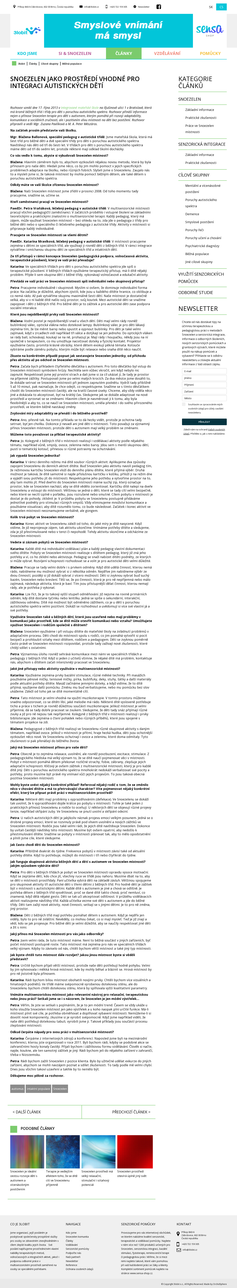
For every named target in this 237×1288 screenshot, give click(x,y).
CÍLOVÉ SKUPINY (193, 175)
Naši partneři (73, 1257)
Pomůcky (210, 53)
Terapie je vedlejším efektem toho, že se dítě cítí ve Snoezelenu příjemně (61, 1178)
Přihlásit (204, 421)
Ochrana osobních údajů (79, 1269)
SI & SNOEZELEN (75, 53)
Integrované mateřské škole (80, 108)
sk (211, 7)
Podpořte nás (73, 1253)
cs (221, 7)
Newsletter (144, 6)
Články (123, 53)
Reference (71, 1265)
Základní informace (199, 110)
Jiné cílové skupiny (199, 262)
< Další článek (27, 1111)
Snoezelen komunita (77, 1236)
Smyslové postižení (199, 222)
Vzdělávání (167, 53)
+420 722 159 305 (118, 6)
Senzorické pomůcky (77, 1248)
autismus (17, 1089)
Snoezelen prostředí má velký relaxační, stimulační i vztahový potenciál (97, 1178)
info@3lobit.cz (91, 6)
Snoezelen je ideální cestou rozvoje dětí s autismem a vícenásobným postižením (23, 1180)
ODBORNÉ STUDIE (195, 292)
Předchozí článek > (131, 1111)
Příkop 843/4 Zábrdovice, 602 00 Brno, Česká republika (45, 6)
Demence (192, 214)
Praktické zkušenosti (200, 118)
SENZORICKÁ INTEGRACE (202, 144)
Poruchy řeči (194, 230)
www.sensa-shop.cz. (141, 1273)
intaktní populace (38, 1089)
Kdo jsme (27, 53)
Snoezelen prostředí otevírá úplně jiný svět (131, 1173)
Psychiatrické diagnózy (202, 246)
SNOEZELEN (189, 99)
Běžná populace (197, 254)
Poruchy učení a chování (203, 238)
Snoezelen (60, 1089)
